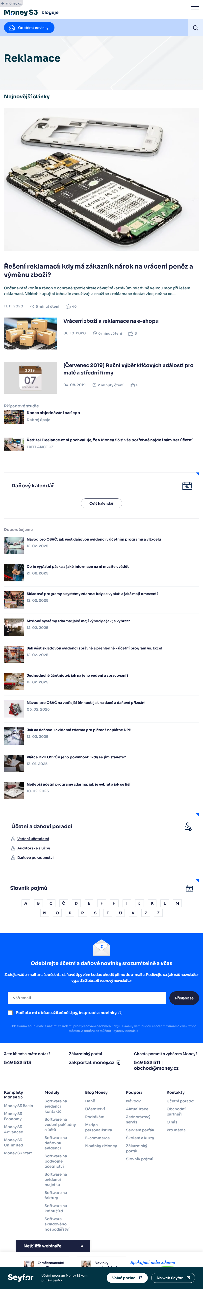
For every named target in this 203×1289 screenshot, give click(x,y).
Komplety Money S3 (13, 1094)
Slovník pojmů (139, 1159)
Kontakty (176, 1092)
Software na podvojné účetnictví (56, 1161)
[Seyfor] (20, 1277)
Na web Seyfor (170, 1278)
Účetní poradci (181, 1101)
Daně (90, 1101)
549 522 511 (147, 1062)
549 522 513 (17, 1062)
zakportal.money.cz (91, 1062)
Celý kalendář (101, 503)
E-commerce (97, 1138)
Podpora (134, 1092)
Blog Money (96, 1092)
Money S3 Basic (18, 1105)
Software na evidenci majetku (56, 1179)
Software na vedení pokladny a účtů (60, 1124)
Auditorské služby (33, 848)
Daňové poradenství (35, 857)
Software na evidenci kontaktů (56, 1106)
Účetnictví (95, 1109)
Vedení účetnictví (33, 839)
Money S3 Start (18, 1153)
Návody (133, 1101)
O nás (172, 1122)
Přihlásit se (184, 998)
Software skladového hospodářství (57, 1224)
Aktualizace (137, 1109)
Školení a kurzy (140, 1138)
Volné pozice (123, 1278)
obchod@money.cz (156, 1068)
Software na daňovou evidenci (56, 1142)
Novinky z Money (101, 1145)
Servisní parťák (140, 1130)
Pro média (176, 1130)
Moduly (52, 1092)
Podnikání (94, 1117)
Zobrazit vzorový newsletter (108, 980)
